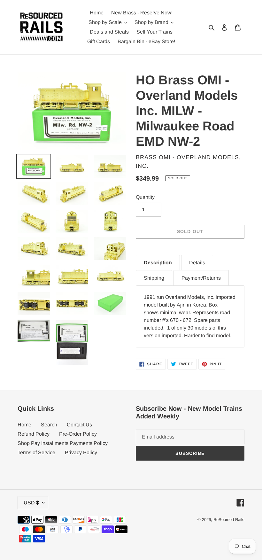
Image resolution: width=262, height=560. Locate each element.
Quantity (145, 197)
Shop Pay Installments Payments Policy (63, 443)
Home (24, 424)
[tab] (158, 262)
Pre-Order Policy (78, 434)
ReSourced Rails (228, 519)
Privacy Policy (81, 452)
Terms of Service (36, 452)
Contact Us (79, 424)
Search (49, 424)
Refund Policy (34, 434)
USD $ (31, 502)
